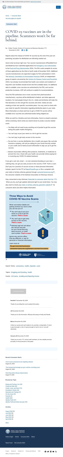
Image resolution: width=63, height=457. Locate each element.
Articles (17, 436)
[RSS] (56, 452)
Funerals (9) (9, 396)
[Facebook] (45, 452)
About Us (13, 451)
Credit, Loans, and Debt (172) (14, 388)
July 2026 (8, 413)
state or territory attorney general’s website (36, 185)
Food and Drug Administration (19, 68)
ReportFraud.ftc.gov (32, 169)
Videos (33, 436)
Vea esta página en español (13, 18)
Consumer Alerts (16, 15)
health (27, 266)
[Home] (13, 8)
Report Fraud (9, 442)
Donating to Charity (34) (12, 390)
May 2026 (8, 417)
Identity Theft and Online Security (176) (16, 402)
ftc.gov (7, 451)
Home (7, 15)
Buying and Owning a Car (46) (14, 384)
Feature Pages (9, 436)
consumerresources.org (45, 172)
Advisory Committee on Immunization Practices (24, 76)
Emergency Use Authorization (46, 66)
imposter (33, 266)
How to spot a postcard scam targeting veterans (19, 362)
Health (30, 272)
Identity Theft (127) (11, 400)
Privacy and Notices (31, 451)
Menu (58, 7)
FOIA (39, 451)
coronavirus (20, 266)
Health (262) (9, 398)
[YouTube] (53, 452)
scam (38, 266)
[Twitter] (48, 452)
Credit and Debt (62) (11, 386)
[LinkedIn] (51, 452)
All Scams (14, 276)
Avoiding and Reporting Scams (29, 276)
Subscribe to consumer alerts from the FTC (42, 179)
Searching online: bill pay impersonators (17, 373)
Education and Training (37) (13, 392)
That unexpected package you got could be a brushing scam (23, 367)
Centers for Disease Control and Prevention (42, 79)
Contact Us (21, 451)
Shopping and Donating (19, 272)
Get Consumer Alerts (19, 442)
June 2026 (8, 415)
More (7, 422)
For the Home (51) (11, 394)
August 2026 (9, 411)
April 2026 (8, 419)
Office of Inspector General (13, 453)
